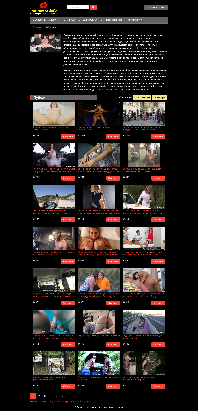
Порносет (37, 27)
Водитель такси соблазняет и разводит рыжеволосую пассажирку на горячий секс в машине (54, 295)
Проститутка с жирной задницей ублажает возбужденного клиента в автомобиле (54, 170)
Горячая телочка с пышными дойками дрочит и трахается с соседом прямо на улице (142, 212)
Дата (136, 97)
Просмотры (159, 97)
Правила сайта (89, 402)
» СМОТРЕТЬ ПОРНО (46, 19)
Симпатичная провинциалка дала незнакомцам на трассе (139, 378)
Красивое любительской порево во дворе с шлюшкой (98, 378)
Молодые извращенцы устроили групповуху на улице (49, 378)
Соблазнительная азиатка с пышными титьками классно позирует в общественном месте (142, 170)
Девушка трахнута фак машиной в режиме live (99, 336)
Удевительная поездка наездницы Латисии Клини (95, 128)
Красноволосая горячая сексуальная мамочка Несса (51, 128)
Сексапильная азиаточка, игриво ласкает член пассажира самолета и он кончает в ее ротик (98, 212)
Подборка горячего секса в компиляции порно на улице (142, 336)
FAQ (79, 402)
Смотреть (68, 136)
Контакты (43, 402)
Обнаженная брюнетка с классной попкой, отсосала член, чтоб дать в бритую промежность (144, 295)
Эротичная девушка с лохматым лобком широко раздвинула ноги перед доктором (98, 170)
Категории (134, 19)
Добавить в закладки (156, 7)
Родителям (54, 402)
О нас (72, 402)
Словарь (64, 402)
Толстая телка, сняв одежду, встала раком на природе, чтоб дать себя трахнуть (99, 295)
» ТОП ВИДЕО (88, 19)
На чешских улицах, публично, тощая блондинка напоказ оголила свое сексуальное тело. (141, 129)
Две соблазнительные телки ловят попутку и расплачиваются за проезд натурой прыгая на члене (51, 212)
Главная (33, 402)
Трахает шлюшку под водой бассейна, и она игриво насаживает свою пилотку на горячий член (53, 337)
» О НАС (69, 19)
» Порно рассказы (112, 19)
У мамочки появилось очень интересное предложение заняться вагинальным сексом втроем (143, 254)
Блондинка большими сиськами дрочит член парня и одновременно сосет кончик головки (98, 254)
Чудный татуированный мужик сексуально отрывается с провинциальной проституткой (54, 254)
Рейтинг (146, 97)
